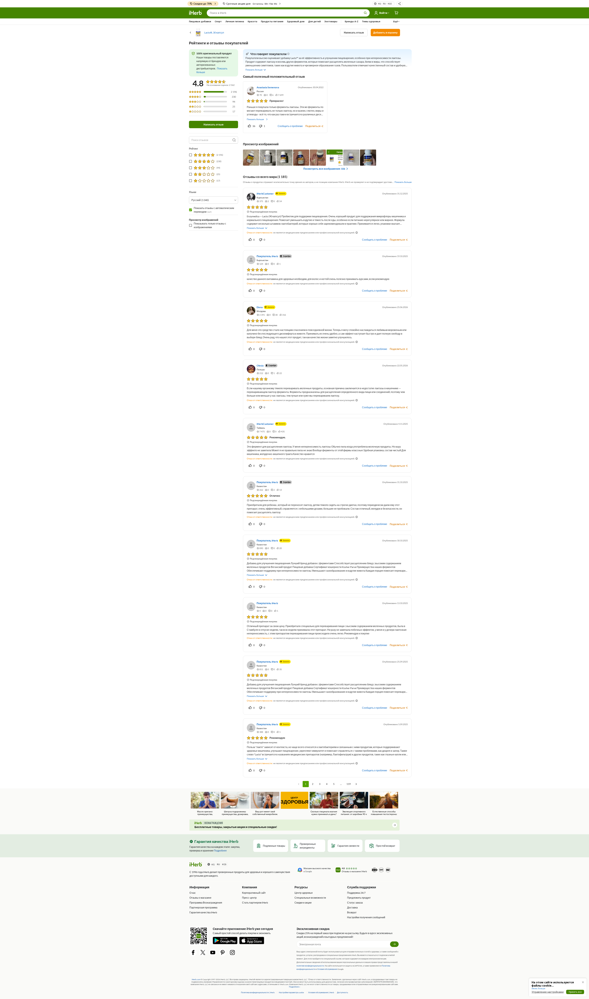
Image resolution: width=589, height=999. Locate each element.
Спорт (218, 21)
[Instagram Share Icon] (232, 952)
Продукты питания (272, 21)
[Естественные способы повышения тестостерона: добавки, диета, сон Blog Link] (384, 804)
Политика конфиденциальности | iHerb (258, 992)
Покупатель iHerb (267, 256)
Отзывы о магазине (200, 897)
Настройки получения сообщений (366, 917)
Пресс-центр (249, 897)
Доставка (352, 907)
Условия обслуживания (327, 969)
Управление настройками (548, 992)
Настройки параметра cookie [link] (291, 992)
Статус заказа (355, 902)
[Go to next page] (356, 784)
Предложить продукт (359, 897)
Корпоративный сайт (254, 892)
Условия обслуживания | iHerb (321, 992)
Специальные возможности (310, 897)
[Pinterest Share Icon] (222, 952)
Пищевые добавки (200, 21)
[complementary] (291, 992)
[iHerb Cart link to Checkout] (396, 13)
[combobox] (213, 200)
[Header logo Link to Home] (195, 13)
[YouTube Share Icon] (212, 952)
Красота (252, 21)
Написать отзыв (354, 32)
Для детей (314, 21)
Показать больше (255, 119)
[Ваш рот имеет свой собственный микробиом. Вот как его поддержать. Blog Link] (265, 804)
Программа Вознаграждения (205, 902)
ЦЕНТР (294, 800)
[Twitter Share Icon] (202, 952)
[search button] (365, 13)
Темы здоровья (371, 21)
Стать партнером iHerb (255, 902)
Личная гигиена (234, 21)
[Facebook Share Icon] (193, 952)
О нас (192, 892)
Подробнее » (294, 987)
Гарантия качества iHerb (203, 912)
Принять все (575, 991)
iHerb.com (196, 979)
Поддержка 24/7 (356, 892)
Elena (260, 307)
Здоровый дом (295, 21)
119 (348, 784)
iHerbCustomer (265, 193)
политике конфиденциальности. (310, 966)
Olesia (260, 365)
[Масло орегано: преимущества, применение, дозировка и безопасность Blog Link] (205, 804)
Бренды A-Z (351, 21)
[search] (234, 140)
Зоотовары (330, 21)
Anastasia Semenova (268, 87)
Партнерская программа (203, 907)
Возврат (351, 912)
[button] (399, 3)
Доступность (342, 992)
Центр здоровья (303, 892)
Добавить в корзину (385, 32)
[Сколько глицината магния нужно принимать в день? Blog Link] (324, 804)
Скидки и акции (303, 902)
